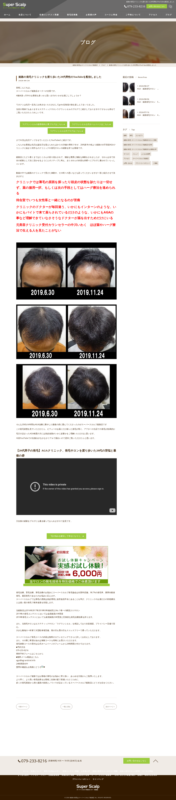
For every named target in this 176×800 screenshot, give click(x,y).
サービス (127, 154)
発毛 (131, 135)
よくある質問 (145, 154)
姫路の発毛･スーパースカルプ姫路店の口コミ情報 (140, 140)
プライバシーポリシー (142, 163)
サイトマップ (98, 779)
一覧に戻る (66, 707)
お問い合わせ (128, 163)
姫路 (125, 135)
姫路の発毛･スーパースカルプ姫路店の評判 (138, 145)
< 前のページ (22, 707)
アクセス (127, 158)
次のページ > (110, 707)
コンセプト (139, 135)
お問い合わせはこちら (157, 6)
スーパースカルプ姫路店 (141, 158)
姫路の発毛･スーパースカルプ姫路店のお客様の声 (140, 149)
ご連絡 (155, 163)
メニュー (135, 154)
